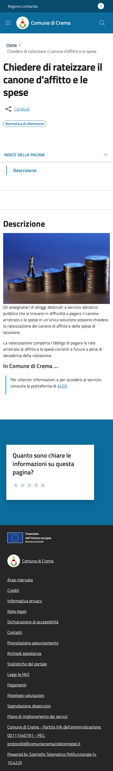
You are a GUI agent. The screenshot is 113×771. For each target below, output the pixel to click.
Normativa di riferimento (25, 123)
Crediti (13, 590)
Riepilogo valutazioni (25, 695)
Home (11, 45)
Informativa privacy (24, 601)
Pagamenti (17, 685)
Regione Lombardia (23, 6)
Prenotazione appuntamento (32, 643)
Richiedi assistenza (24, 653)
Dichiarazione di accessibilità (32, 622)
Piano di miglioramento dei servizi (37, 716)
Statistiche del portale (27, 664)
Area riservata (20, 580)
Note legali (17, 611)
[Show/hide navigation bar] (8, 22)
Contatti (14, 632)
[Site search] (102, 23)
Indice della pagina (24, 155)
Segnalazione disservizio (29, 706)
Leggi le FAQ (18, 674)
